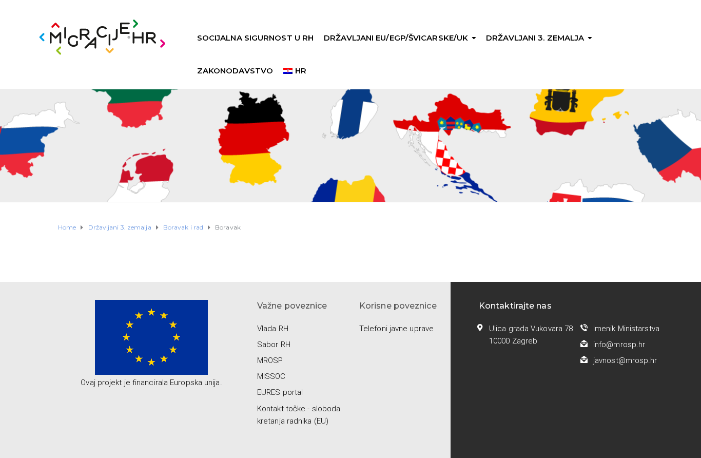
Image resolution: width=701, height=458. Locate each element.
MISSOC (271, 376)
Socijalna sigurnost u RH (255, 38)
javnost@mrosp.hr (625, 360)
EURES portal (280, 392)
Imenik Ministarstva (626, 328)
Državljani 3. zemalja (535, 38)
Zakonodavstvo (235, 70)
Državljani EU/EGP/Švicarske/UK (396, 38)
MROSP (270, 360)
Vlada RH (272, 328)
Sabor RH (273, 344)
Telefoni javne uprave (396, 328)
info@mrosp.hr (619, 344)
